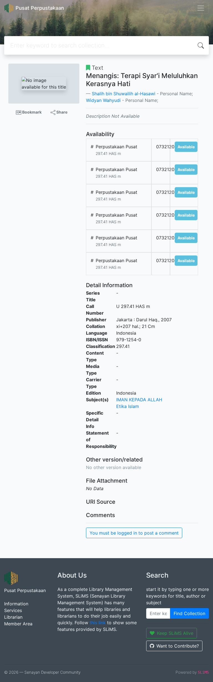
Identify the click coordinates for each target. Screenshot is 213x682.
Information (16, 603)
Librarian (13, 617)
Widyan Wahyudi (103, 100)
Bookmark (31, 112)
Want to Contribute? (177, 646)
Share (61, 112)
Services (13, 610)
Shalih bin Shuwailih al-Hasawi (123, 93)
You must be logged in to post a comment (134, 533)
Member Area (18, 623)
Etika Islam (127, 406)
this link (98, 622)
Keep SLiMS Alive (175, 633)
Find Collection (189, 613)
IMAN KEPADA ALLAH (139, 399)
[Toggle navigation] (201, 8)
